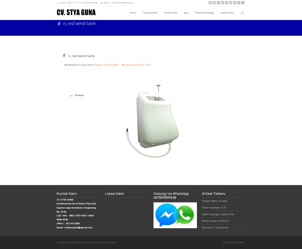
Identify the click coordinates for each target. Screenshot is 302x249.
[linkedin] (242, 3)
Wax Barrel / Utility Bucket (215, 227)
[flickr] (218, 3)
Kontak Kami (227, 12)
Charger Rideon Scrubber (214, 200)
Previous (76, 95)
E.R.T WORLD (238, 242)
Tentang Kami (150, 12)
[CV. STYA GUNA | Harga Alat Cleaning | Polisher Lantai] (74, 12)
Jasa (186, 12)
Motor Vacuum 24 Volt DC (215, 220)
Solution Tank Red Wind (107, 64)
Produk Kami (170, 12)
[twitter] (214, 3)
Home (133, 12)
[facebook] (210, 3)
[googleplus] (230, 3)
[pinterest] (238, 3)
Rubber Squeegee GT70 (214, 207)
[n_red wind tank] (151, 121)
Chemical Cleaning (204, 12)
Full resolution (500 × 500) (137, 64)
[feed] (222, 3)
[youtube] (234, 3)
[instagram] (226, 3)
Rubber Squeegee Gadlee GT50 (218, 214)
